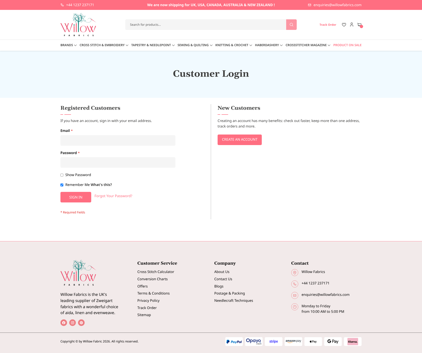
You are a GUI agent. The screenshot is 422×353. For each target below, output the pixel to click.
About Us (221, 271)
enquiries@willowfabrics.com (338, 4)
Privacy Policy (148, 300)
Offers (142, 286)
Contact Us (223, 279)
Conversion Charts (152, 279)
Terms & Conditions (153, 293)
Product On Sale (347, 45)
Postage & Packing (229, 293)
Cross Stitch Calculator (155, 271)
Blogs (219, 286)
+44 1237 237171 (80, 4)
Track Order (147, 307)
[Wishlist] (344, 24)
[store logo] (78, 24)
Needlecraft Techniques (233, 300)
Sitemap (144, 314)
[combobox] (211, 24)
